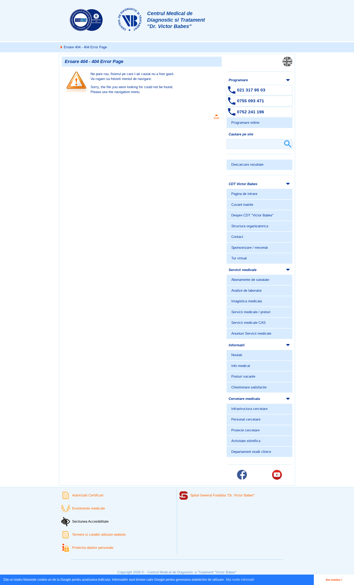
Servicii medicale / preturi (250, 312)
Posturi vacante (243, 376)
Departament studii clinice (251, 452)
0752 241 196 (250, 111)
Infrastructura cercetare (249, 409)
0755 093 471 (250, 100)
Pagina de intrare (244, 194)
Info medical (240, 366)
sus (216, 118)
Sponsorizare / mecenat (249, 248)
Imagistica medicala (246, 301)
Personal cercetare (245, 419)
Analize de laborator (246, 290)
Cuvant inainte (242, 205)
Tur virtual (239, 258)
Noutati (236, 355)
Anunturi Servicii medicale (251, 333)
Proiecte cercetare (245, 430)
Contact (237, 237)
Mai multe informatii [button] (240, 579)
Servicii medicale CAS (248, 323)
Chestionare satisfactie (249, 387)
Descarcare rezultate (247, 164)
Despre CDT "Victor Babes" (252, 215)
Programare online (245, 123)
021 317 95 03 (251, 90)
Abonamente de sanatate (250, 280)
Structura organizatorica (249, 226)
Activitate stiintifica (245, 441)
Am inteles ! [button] (334, 579)
